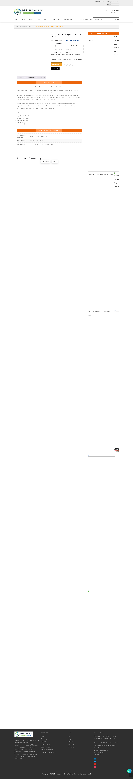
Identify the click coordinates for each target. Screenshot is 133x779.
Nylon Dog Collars (26, 26)
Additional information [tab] (36, 77)
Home (16, 19)
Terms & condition (47, 747)
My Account (71, 747)
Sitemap (44, 741)
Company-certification (48, 752)
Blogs (69, 739)
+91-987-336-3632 (113, 12)
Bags (31, 19)
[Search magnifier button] (118, 19)
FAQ (42, 736)
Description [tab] (22, 77)
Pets (23, 19)
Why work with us (47, 750)
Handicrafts (42, 19)
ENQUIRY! (55, 69)
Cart (69, 736)
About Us (71, 744)
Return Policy (45, 744)
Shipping (44, 739)
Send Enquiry (56, 64)
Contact (70, 741)
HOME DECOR (55, 19)
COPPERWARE (69, 19)
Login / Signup (113, 2)
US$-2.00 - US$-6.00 (72, 41)
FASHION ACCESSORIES (86, 19)
